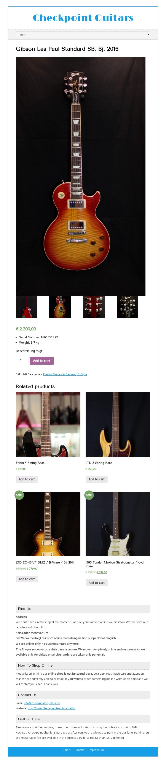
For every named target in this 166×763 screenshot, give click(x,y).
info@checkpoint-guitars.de (42, 703)
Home (66, 750)
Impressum (96, 750)
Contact (80, 750)
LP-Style (82, 374)
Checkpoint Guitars (83, 18)
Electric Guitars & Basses (59, 374)
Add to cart (41, 360)
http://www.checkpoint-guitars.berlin (51, 708)
